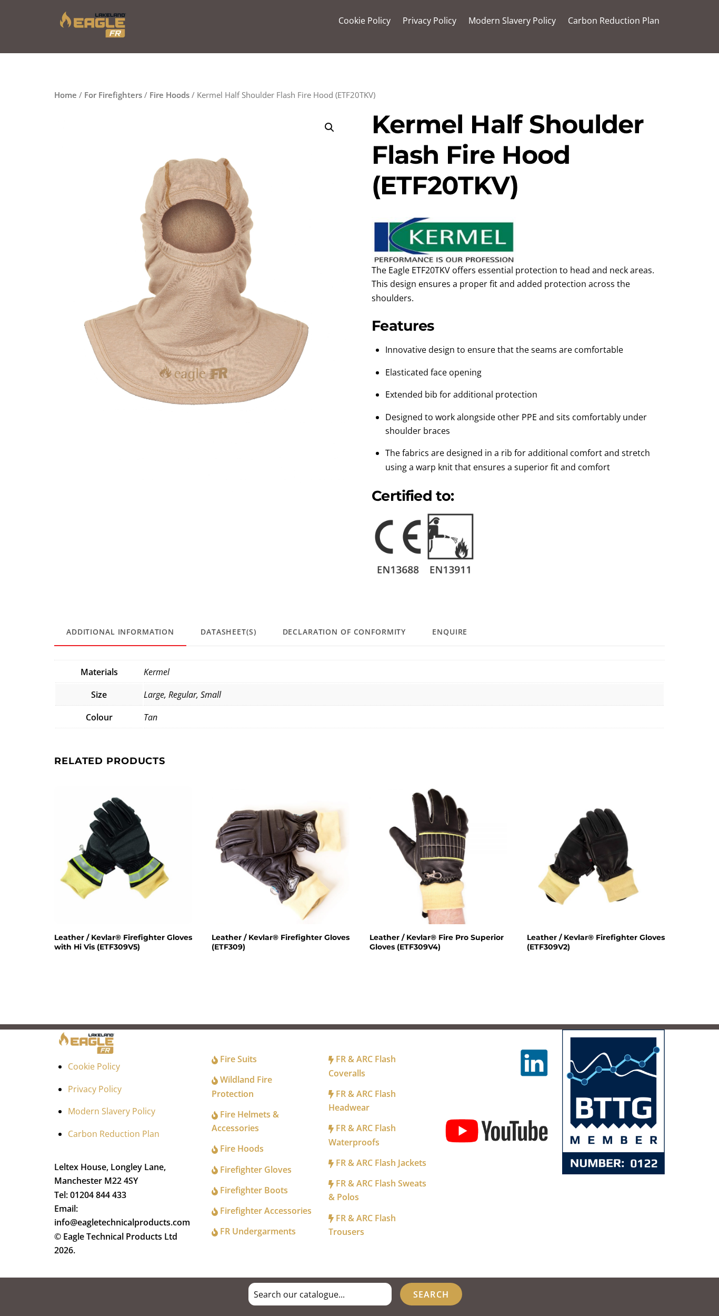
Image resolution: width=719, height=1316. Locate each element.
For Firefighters (113, 95)
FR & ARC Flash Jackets (380, 1163)
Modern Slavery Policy (512, 20)
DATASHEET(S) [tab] (228, 632)
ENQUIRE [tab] (449, 632)
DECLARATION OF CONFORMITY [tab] (344, 632)
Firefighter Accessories (265, 1210)
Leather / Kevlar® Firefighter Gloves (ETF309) (280, 942)
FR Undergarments (257, 1231)
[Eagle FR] (94, 35)
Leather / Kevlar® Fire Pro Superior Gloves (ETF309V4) (437, 942)
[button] (329, 127)
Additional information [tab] (120, 632)
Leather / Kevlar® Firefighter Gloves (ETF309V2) (596, 942)
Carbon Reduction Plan (614, 20)
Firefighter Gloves (255, 1169)
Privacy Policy (429, 20)
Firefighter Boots (253, 1190)
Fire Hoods (169, 95)
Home (65, 95)
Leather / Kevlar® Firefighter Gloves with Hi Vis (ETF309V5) (123, 942)
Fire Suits (237, 1059)
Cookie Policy (364, 20)
